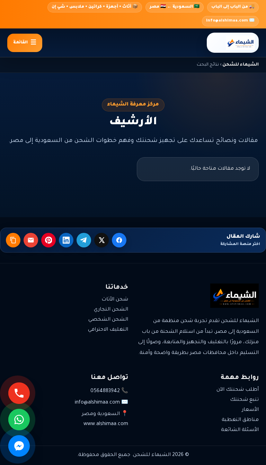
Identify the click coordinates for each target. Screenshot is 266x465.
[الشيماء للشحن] (233, 43)
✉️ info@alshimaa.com (230, 21)
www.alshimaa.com (105, 424)
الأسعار (250, 410)
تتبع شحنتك (244, 400)
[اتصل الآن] (19, 393)
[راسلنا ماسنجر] (19, 446)
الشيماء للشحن (240, 64)
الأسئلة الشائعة (240, 430)
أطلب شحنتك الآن (237, 390)
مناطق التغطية (240, 420)
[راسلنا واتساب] (19, 419)
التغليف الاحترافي (108, 330)
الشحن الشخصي (108, 320)
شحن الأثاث (114, 300)
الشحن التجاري (111, 310)
